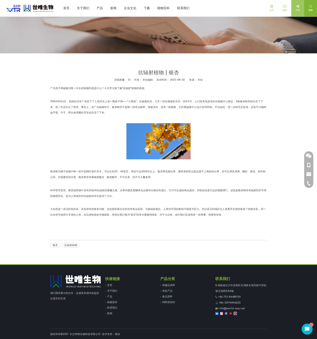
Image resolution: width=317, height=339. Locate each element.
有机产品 (167, 290)
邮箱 (285, 10)
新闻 (109, 313)
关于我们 (112, 290)
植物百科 (112, 302)
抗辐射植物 (70, 245)
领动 (117, 334)
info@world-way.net (231, 308)
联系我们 (112, 307)
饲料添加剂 (168, 302)
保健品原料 (168, 285)
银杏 (55, 245)
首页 (109, 285)
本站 (200, 79)
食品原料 (167, 296)
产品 (109, 296)
